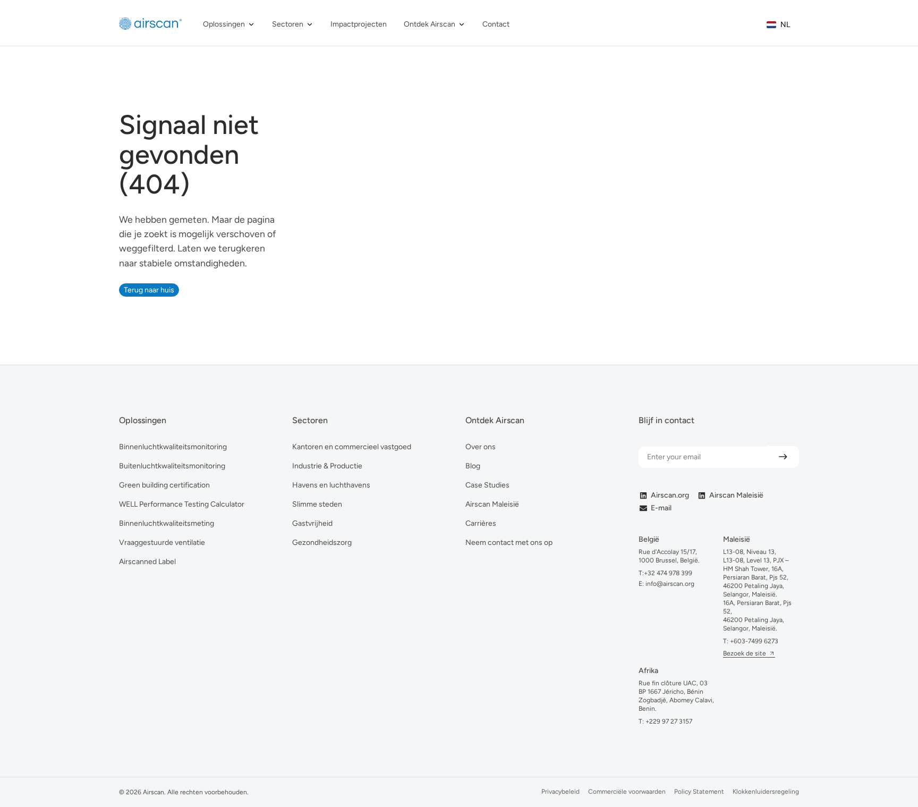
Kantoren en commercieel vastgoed (351, 446)
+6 (754, 641)
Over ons (480, 446)
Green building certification (164, 485)
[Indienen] (783, 457)
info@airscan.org (669, 583)
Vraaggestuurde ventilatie (162, 542)
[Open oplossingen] (251, 24)
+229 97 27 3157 (668, 721)
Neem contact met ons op (508, 542)
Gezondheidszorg (322, 542)
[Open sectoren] (309, 24)
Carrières (480, 523)
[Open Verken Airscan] (461, 24)
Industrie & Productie (327, 465)
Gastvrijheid (312, 523)
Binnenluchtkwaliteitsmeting (166, 523)
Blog (472, 465)
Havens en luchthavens (331, 485)
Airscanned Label (147, 561)
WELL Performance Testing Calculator (181, 504)
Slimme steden (317, 504)
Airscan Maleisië (492, 504)
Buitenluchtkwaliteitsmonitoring (172, 465)
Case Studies (487, 485)
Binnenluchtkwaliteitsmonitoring (173, 446)
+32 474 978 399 (668, 573)
